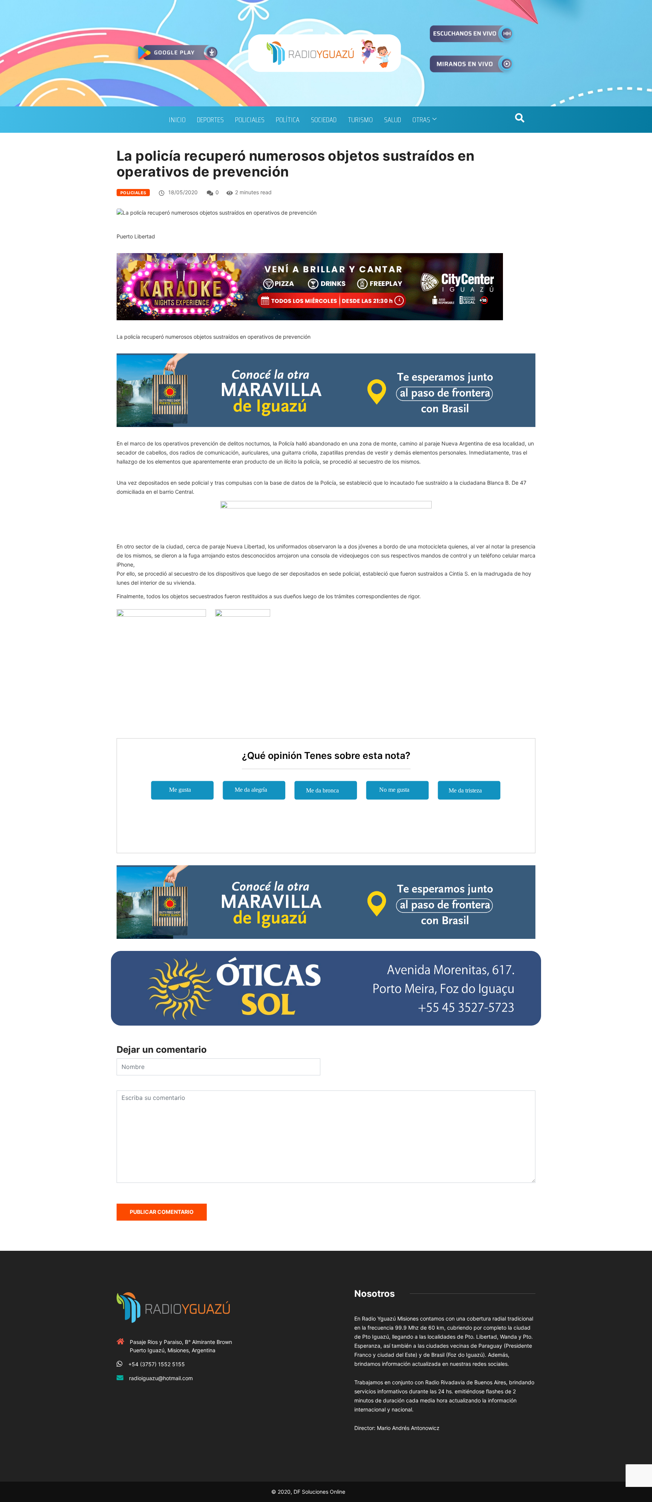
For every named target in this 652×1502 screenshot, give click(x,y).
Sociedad (324, 120)
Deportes (210, 120)
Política (288, 120)
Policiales (249, 120)
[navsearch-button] (519, 119)
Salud (392, 120)
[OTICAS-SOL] (326, 987)
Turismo (360, 120)
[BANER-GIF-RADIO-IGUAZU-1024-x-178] (310, 286)
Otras (421, 120)
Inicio (177, 120)
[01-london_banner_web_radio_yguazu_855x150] (326, 389)
